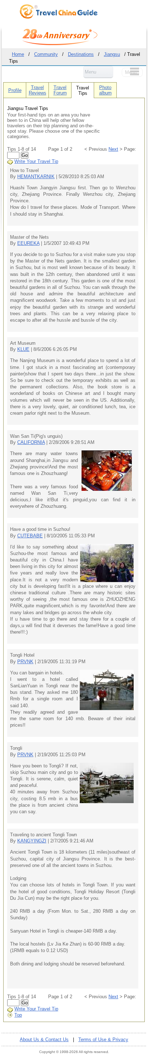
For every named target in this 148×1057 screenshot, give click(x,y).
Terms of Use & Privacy (103, 1039)
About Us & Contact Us (44, 1039)
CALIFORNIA (31, 442)
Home (18, 54)
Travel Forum (60, 90)
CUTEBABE (30, 535)
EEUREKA (28, 243)
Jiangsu (112, 54)
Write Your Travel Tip (36, 161)
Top (18, 1015)
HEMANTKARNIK (36, 176)
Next (113, 149)
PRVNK (25, 661)
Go (25, 155)
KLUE (23, 349)
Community (46, 54)
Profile (15, 90)
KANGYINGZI (31, 841)
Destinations (81, 54)
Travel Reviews (37, 90)
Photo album (105, 90)
